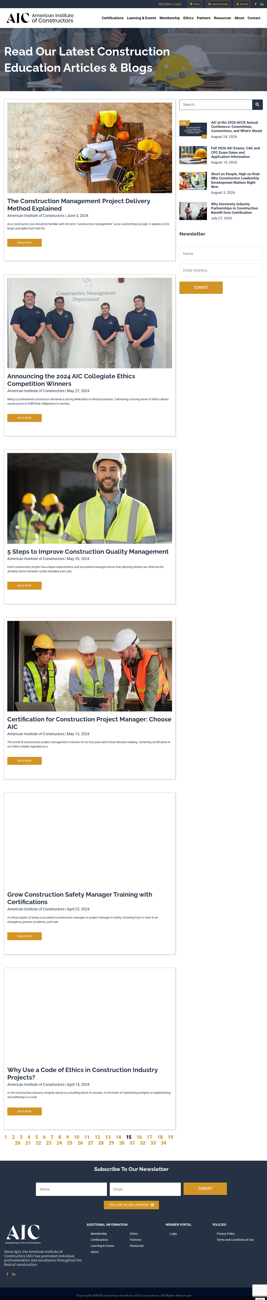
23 (49, 1143)
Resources (222, 18)
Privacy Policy (226, 1233)
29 (111, 1143)
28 (101, 1143)
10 (76, 1137)
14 (118, 1137)
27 (90, 1143)
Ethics (188, 18)
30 (122, 1143)
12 (97, 1137)
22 (38, 1143)
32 (142, 1143)
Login (173, 1233)
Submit (201, 287)
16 (139, 1137)
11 (87, 1137)
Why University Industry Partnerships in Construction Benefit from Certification (234, 208)
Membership (170, 18)
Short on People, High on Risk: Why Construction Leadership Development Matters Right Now (235, 180)
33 (153, 1143)
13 (108, 1137)
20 (17, 1143)
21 (28, 1143)
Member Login (170, 4)
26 (80, 1143)
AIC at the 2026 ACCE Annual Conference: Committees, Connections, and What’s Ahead (236, 126)
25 (69, 1143)
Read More (24, 242)
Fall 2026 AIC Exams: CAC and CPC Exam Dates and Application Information (235, 152)
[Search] (257, 105)
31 (132, 1143)
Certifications (113, 18)
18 (160, 1137)
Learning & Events (141, 18)
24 (59, 1143)
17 (149, 1137)
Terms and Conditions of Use (235, 1239)
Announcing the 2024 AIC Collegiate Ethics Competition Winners (71, 380)
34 (163, 1143)
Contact (254, 18)
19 (170, 1137)
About (239, 18)
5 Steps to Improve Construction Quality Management (88, 551)
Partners (204, 18)
